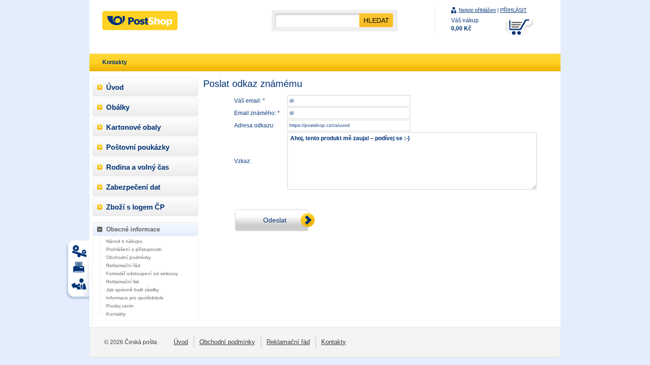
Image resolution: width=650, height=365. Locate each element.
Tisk (80, 253)
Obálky (117, 107)
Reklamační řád (123, 265)
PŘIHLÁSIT (513, 10)
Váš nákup (465, 24)
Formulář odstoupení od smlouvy (142, 273)
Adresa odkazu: (254, 125)
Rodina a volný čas (137, 167)
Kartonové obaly (133, 127)
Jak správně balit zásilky (132, 289)
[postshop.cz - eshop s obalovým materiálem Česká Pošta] (139, 20)
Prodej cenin (120, 305)
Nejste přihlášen (477, 10)
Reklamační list (122, 281)
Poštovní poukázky (137, 147)
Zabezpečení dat (133, 187)
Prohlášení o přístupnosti (133, 249)
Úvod (115, 87)
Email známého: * (257, 113)
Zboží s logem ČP (135, 207)
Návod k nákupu (124, 241)
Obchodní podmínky (128, 257)
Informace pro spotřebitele (135, 297)
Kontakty (116, 314)
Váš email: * (249, 100)
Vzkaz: (242, 161)
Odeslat (274, 220)
